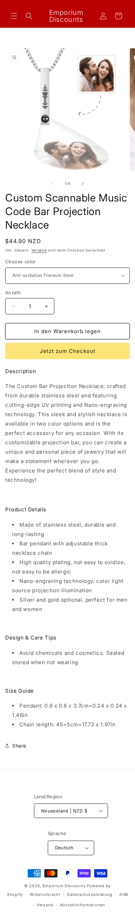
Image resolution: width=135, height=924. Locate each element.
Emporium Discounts (64, 885)
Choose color (20, 261)
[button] (13, 16)
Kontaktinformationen (82, 904)
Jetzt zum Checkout (68, 351)
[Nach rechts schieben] (82, 183)
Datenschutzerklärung (89, 894)
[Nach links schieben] (52, 183)
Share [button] (19, 746)
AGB (123, 894)
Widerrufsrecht (45, 894)
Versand (39, 250)
